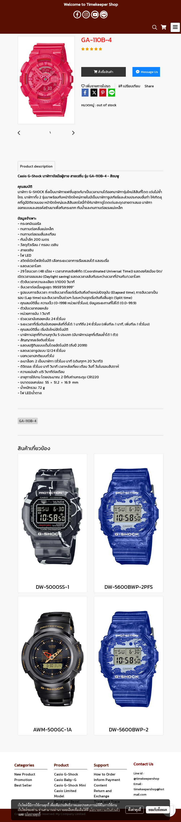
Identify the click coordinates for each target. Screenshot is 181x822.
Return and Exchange (103, 793)
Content (100, 785)
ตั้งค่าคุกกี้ (134, 810)
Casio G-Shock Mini (70, 785)
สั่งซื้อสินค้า (105, 72)
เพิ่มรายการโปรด (97, 86)
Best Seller (23, 785)
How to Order (104, 774)
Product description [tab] (36, 166)
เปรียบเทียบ (131, 86)
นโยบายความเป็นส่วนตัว (104, 810)
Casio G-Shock (66, 774)
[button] (153, 27)
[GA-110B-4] (46, 80)
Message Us (149, 72)
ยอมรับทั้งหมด (158, 810)
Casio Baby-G (65, 779)
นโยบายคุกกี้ (32, 814)
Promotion (23, 779)
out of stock (107, 105)
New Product (24, 774)
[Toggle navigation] (175, 27)
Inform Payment (107, 779)
